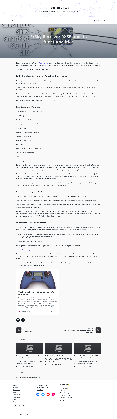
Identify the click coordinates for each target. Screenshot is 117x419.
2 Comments (67, 47)
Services (15, 399)
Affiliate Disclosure (18, 394)
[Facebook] (94, 21)
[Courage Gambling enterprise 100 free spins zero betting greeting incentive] (87, 348)
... (32, 363)
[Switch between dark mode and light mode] (102, 21)
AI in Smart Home (65, 388)
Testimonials (17, 397)
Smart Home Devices (66, 395)
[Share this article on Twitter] (23, 320)
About (15, 385)
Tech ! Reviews (58, 8)
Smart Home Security (66, 397)
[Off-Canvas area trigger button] (12, 21)
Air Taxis (76, 21)
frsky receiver (43, 63)
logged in (25, 377)
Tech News (55, 21)
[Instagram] (98, 21)
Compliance (36, 414)
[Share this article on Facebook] (18, 320)
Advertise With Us (18, 414)
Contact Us (16, 387)
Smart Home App (65, 393)
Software (62, 400)
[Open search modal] (104, 21)
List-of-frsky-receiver (29, 250)
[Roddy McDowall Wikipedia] (58, 348)
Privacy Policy (17, 390)
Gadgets (62, 390)
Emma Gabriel (21, 366)
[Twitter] (96, 21)
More (62, 21)
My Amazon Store (42, 385)
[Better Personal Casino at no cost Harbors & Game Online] (29, 348)
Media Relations (28, 414)
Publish (69, 21)
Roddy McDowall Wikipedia (54, 356)
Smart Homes (45, 21)
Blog (14, 402)
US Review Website (42, 387)
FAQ (14, 392)
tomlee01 (50, 47)
